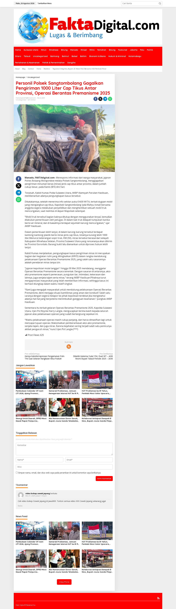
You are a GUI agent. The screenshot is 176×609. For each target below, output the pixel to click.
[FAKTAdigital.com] (88, 26)
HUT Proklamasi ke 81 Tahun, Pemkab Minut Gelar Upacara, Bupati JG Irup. (95, 392)
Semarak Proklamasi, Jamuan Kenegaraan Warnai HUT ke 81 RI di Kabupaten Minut (64, 392)
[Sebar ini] (96, 99)
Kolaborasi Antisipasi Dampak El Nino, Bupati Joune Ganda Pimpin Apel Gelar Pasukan (97, 419)
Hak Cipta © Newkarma (25, 605)
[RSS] (69, 346)
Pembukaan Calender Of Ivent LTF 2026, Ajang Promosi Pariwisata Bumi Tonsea (29, 392)
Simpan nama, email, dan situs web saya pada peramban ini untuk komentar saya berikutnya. (59, 472)
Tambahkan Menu (45, 3)
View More (64, 582)
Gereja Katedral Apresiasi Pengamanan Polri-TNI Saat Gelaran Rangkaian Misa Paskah (45, 356)
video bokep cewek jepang (37, 493)
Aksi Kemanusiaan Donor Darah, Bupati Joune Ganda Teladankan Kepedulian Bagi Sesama (64, 419)
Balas (20, 505)
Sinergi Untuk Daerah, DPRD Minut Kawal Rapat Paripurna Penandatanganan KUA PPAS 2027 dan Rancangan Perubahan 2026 (31, 419)
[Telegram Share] (105, 99)
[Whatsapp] (110, 99)
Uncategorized (21, 100)
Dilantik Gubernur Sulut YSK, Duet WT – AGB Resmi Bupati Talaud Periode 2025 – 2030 (93, 356)
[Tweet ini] (100, 99)
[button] (160, 3)
